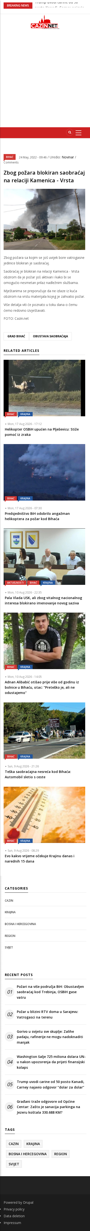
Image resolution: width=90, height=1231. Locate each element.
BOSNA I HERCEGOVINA (20, 924)
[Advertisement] (45, 80)
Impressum (12, 1222)
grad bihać (16, 336)
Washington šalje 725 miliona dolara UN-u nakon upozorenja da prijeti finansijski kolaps (51, 1062)
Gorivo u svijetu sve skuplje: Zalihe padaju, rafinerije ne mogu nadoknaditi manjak (50, 1037)
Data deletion (14, 1216)
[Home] (45, 22)
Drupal (28, 1202)
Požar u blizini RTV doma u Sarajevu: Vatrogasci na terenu (47, 1014)
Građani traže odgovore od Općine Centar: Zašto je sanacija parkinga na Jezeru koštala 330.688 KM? (48, 1107)
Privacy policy (14, 1209)
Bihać (9, 157)
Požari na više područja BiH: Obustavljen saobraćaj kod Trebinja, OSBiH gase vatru (50, 992)
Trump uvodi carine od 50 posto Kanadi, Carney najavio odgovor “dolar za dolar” (50, 1084)
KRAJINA (25, 414)
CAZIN (9, 900)
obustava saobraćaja (50, 336)
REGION (10, 936)
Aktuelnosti (15, 582)
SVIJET (9, 947)
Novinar (68, 157)
